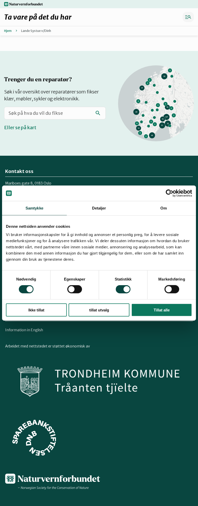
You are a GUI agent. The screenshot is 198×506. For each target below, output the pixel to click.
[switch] (74, 289)
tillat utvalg (99, 310)
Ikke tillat (36, 310)
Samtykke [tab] (34, 208)
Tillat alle (162, 310)
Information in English (24, 330)
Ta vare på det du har (37, 17)
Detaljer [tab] (99, 208)
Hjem (8, 31)
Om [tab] (163, 208)
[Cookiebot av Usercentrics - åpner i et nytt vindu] (169, 193)
